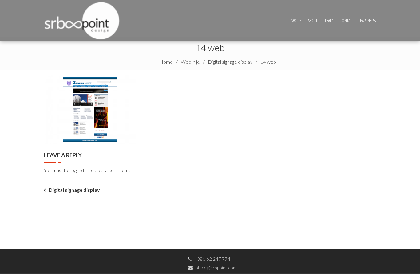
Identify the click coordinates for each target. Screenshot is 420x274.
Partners (368, 20)
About (313, 20)
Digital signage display (74, 190)
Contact (346, 20)
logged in (79, 170)
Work (296, 20)
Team (329, 20)
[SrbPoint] (84, 20)
